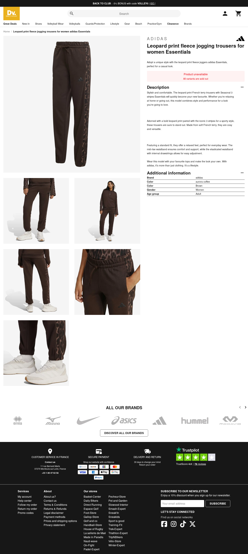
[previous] (240, 408)
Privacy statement (54, 525)
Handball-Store (93, 525)
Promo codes (26, 513)
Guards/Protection (95, 23)
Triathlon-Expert (118, 533)
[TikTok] (183, 524)
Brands (188, 23)
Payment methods (54, 517)
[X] (192, 524)
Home (6, 31)
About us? (50, 496)
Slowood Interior (118, 505)
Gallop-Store (91, 517)
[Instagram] (173, 524)
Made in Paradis (93, 537)
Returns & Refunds (55, 509)
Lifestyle (114, 23)
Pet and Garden (117, 501)
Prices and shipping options (60, 521)
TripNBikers (115, 537)
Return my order (27, 509)
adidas (157, 38)
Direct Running (93, 505)
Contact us (50, 462)
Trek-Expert (115, 529)
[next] (245, 408)
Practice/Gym (154, 23)
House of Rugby (93, 529)
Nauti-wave (90, 541)
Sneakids (114, 517)
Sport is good (116, 521)
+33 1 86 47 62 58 (50, 472)
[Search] (71, 13)
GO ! (152, 3)
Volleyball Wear (55, 23)
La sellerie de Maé (95, 533)
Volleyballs (74, 23)
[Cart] (238, 13)
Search (124, 13)
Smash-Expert (117, 509)
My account (24, 496)
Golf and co (90, 521)
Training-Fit (115, 525)
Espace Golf (91, 509)
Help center (25, 501)
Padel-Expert (91, 549)
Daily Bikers (91, 501)
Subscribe (218, 503)
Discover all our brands (124, 433)
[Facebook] (164, 524)
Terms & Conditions (55, 505)
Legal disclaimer (53, 513)
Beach (138, 23)
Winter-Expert (116, 545)
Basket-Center (92, 496)
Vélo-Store (114, 541)
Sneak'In (113, 513)
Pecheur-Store (117, 496)
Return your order (147, 464)
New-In (26, 23)
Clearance (173, 23)
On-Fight (89, 545)
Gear (127, 23)
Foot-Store (90, 513)
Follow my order (27, 505)
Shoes (38, 23)
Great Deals (10, 23)
